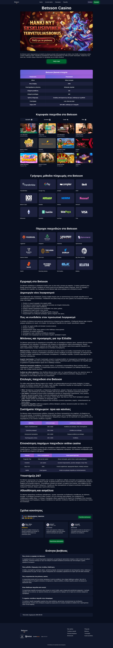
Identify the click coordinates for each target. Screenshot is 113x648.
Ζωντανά (46, 119)
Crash (64, 119)
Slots (83, 119)
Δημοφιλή (27, 119)
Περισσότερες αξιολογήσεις (56, 541)
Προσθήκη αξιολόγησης (84, 517)
